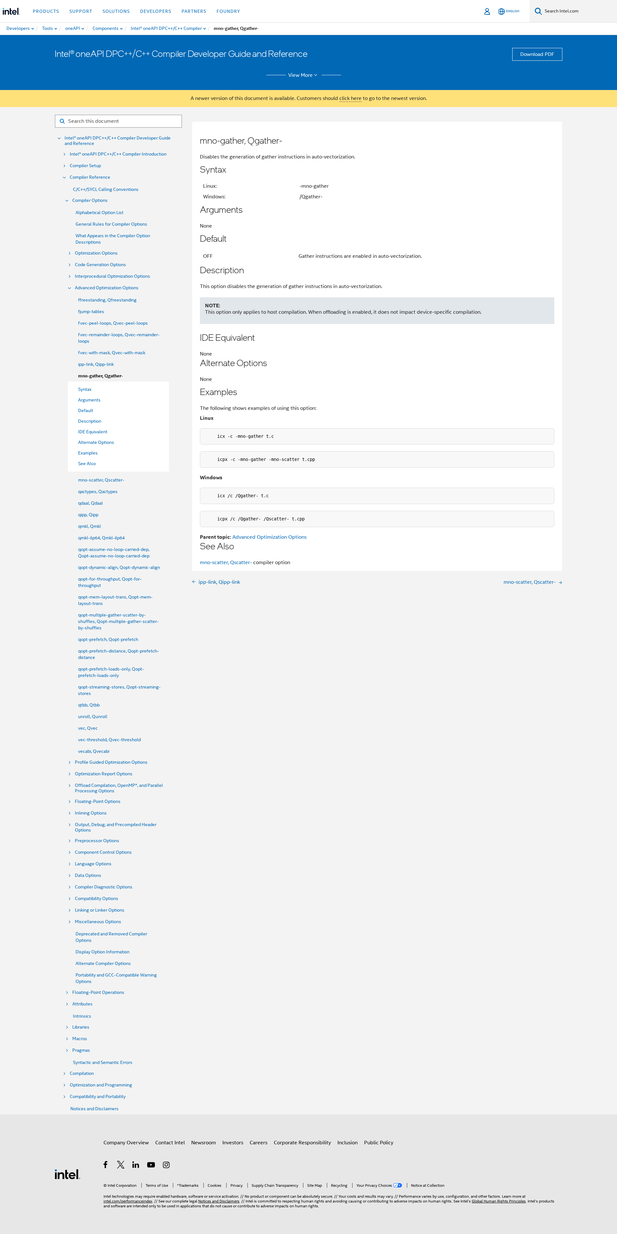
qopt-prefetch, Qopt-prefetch (108, 639)
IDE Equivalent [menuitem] (92, 432)
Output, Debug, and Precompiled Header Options (115, 827)
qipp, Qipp (88, 515)
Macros (79, 1038)
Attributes (82, 1004)
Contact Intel (170, 1142)
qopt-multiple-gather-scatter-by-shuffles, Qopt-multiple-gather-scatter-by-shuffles (118, 621)
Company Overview (126, 1142)
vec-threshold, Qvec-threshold (109, 740)
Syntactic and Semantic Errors (102, 1062)
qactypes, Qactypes (98, 491)
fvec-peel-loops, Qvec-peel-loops (113, 323)
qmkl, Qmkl (89, 526)
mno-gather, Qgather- (100, 376)
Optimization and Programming (101, 1085)
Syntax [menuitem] (85, 389)
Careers (258, 1142)
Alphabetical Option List (99, 212)
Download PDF (537, 54)
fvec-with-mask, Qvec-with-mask (111, 353)
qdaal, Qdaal (90, 503)
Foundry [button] (228, 11)
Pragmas (81, 1050)
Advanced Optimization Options (107, 288)
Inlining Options (91, 813)
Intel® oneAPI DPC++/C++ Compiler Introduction (118, 154)
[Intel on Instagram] (167, 1166)
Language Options (93, 864)
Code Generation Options (100, 264)
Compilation (82, 1073)
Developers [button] (155, 11)
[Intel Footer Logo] (67, 1174)
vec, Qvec (88, 728)
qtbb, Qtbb (89, 705)
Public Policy (378, 1142)
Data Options (88, 875)
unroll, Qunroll (92, 716)
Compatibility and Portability (98, 1096)
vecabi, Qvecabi (93, 751)
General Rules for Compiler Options (111, 224)
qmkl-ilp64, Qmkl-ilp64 (101, 538)
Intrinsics (82, 1016)
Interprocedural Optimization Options (112, 276)
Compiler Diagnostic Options (103, 887)
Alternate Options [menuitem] (96, 442)
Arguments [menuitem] (89, 400)
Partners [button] (194, 11)
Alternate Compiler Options (103, 963)
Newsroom (203, 1142)
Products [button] (46, 11)
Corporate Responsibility (302, 1142)
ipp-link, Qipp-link (96, 364)
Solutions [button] (116, 11)
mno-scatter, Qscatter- (101, 480)
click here (350, 98)
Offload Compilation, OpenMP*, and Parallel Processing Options (119, 788)
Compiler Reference (90, 177)
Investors (232, 1142)
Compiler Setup (85, 165)
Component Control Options (103, 852)
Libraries (80, 1027)
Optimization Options (96, 253)
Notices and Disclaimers (94, 1109)
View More (300, 75)
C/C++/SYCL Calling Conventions (106, 189)
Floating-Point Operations (98, 992)
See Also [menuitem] (87, 463)
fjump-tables (91, 311)
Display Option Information (103, 952)
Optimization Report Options (103, 774)
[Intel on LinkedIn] (136, 1166)
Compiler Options (90, 200)
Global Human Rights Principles (499, 1201)
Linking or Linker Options (99, 910)
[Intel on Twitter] (121, 1166)
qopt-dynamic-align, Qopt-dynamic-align (119, 567)
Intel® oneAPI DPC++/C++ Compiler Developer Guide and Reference (118, 140)
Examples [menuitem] (88, 453)
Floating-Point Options (98, 801)
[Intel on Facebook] (106, 1166)
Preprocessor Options (97, 840)
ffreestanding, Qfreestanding (107, 300)
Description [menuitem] (89, 421)
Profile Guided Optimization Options (111, 762)
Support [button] (80, 11)
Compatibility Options (96, 898)
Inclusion (347, 1142)
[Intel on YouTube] (151, 1166)
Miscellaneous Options (98, 921)
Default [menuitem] (85, 410)
